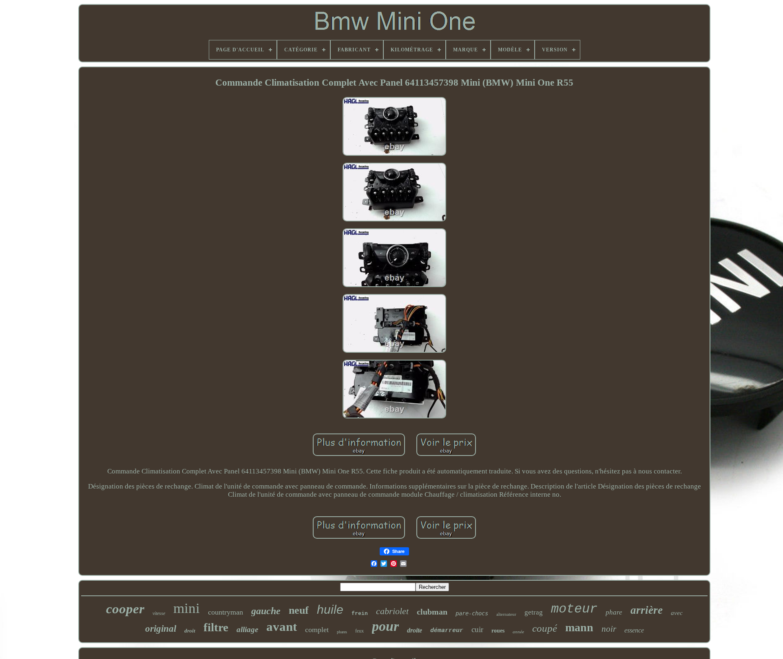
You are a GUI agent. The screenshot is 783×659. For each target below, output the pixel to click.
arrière (646, 610)
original (160, 629)
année (518, 631)
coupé (544, 628)
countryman (225, 612)
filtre (215, 627)
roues (497, 631)
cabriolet (392, 611)
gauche (266, 611)
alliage (247, 629)
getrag (533, 612)
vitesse (159, 613)
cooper (125, 609)
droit (189, 631)
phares (342, 632)
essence (634, 630)
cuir (477, 629)
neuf (299, 610)
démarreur (446, 630)
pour (385, 626)
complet (317, 630)
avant (281, 626)
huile (330, 609)
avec (677, 613)
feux (359, 631)
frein (360, 613)
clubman (432, 611)
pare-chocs (472, 613)
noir (609, 629)
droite (414, 630)
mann (579, 627)
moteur (574, 609)
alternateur (506, 614)
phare (614, 612)
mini (186, 608)
